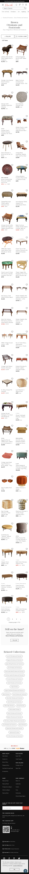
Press (17, 790)
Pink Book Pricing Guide (7, 768)
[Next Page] (20, 619)
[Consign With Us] (19, 5)
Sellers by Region (6, 790)
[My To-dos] (16, 5)
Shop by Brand (5, 783)
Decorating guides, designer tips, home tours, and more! (13, 816)
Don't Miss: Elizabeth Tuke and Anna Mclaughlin (14, 1)
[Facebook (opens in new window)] (9, 858)
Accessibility (5, 771)
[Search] (25, 8)
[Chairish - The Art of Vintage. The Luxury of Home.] (9, 5)
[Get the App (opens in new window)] (6, 829)
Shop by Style (5, 780)
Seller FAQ (18, 768)
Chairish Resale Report (20, 796)
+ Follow (8, 36)
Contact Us (4, 759)
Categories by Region (7, 786)
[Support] (25, 871)
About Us (18, 780)
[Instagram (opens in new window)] (4, 858)
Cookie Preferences (17, 865)
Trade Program (19, 759)
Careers (17, 786)
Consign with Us (19, 765)
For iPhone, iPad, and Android (8, 823)
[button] (3, 4)
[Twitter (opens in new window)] (19, 858)
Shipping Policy (5, 765)
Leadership (18, 783)
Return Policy (5, 762)
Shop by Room (5, 793)
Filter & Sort (22, 36)
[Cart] (26, 5)
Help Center (5, 756)
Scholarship (18, 793)
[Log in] (14, 5)
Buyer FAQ (18, 756)
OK (14, 869)
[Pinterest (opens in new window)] (14, 858)
